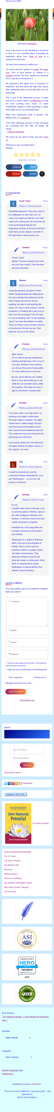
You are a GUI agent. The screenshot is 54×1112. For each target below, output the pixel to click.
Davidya (25, 247)
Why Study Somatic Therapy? (16, 887)
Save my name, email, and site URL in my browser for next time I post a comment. (26, 664)
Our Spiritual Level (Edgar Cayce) (18, 883)
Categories (6, 1051)
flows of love (35, 56)
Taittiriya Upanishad (15, 132)
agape (36, 69)
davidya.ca (27, 966)
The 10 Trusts (10, 856)
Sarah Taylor (25, 201)
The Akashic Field (11, 865)
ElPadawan (32, 43)
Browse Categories (10, 1070)
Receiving (8, 869)
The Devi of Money (12, 860)
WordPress (36, 1084)
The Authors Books (40, 823)
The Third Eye (10, 891)
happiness (25, 117)
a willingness (36, 100)
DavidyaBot (27, 783)
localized (9, 75)
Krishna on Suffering (12, 878)
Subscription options (12, 772)
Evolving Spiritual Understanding (17, 852)
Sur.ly (32, 972)
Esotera (25, 1084)
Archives (6, 1031)
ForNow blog (7, 1074)
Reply (45, 201)
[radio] (15, 155)
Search (7, 727)
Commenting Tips (27, 700)
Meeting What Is (11, 874)
